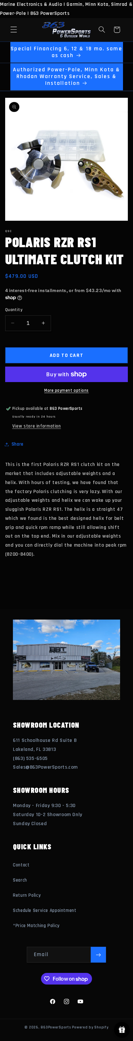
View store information (36, 426)
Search (20, 880)
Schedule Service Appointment (45, 910)
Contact (21, 865)
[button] (13, 29)
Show (122, 1030)
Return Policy (27, 895)
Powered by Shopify (90, 1027)
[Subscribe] (98, 955)
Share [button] (18, 444)
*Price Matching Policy (36, 926)
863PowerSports (56, 1027)
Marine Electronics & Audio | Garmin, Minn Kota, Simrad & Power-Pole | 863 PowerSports (66, 520)
